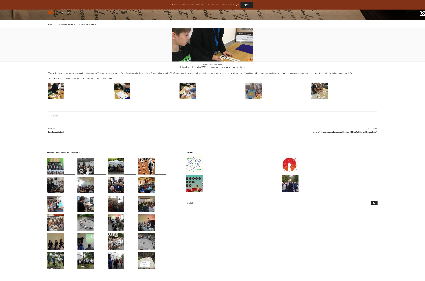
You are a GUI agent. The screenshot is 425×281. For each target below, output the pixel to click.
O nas (50, 24)
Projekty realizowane (65, 24)
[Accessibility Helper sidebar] (422, 13)
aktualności (57, 116)
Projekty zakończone (86, 24)
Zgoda (246, 5)
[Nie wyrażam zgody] (422, 5)
